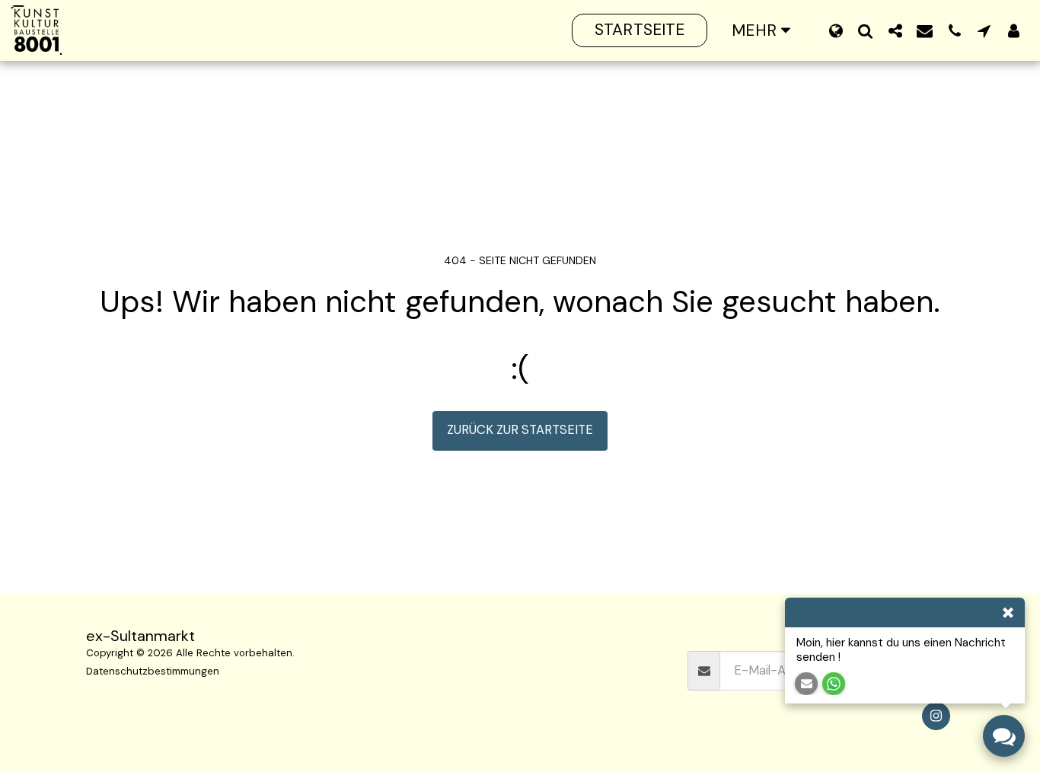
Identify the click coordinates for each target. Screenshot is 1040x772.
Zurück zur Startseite (520, 430)
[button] (865, 30)
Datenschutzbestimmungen (152, 671)
